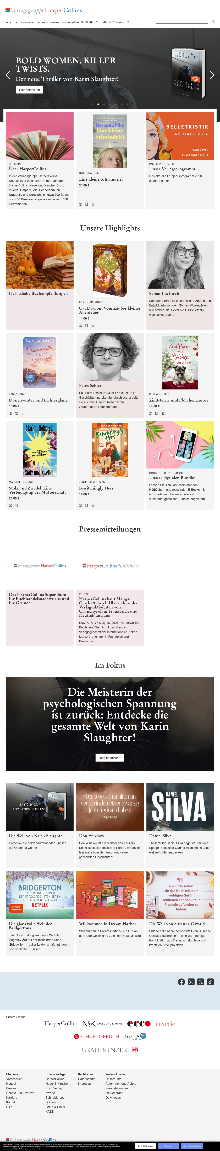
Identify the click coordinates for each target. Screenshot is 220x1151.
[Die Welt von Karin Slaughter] (40, 825)
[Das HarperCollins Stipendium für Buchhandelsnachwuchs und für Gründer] (40, 594)
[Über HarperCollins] (40, 160)
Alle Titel (12, 22)
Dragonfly (52, 1102)
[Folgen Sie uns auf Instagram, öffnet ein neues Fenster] (191, 981)
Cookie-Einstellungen (145, 1146)
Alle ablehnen (168, 1146)
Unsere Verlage (113, 22)
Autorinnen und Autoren (122, 1083)
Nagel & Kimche (57, 1083)
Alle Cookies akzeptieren (192, 1146)
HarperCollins (55, 1078)
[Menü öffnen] (97, 22)
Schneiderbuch (56, 1097)
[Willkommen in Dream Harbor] (110, 913)
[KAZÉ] (135, 1051)
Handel (11, 1083)
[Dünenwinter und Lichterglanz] (40, 375)
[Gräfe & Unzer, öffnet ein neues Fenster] (104, 1051)
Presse (11, 1088)
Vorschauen (14, 1078)
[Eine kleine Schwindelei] (110, 160)
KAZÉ (50, 1111)
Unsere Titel (114, 1078)
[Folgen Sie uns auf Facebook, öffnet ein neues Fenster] (181, 981)
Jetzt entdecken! (110, 757)
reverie (50, 1092)
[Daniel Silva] (180, 825)
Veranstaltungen (47, 22)
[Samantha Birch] (180, 285)
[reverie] (166, 1025)
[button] (8, 75)
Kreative (27, 22)
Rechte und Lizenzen (20, 1092)
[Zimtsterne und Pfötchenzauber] (180, 375)
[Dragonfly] (135, 1039)
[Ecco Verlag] (139, 1025)
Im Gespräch (70, 22)
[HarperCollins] (61, 1025)
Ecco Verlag (54, 1088)
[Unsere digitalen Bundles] (180, 465)
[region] (110, 1146)
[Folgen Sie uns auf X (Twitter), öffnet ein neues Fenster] (200, 981)
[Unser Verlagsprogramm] (180, 160)
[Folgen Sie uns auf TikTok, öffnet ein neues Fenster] (210, 981)
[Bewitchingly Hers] (110, 465)
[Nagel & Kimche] (102, 1025)
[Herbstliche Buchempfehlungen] (40, 285)
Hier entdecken (29, 89)
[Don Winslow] (110, 825)
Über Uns (87, 22)
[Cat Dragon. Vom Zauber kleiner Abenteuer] (110, 285)
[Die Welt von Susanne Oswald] (180, 913)
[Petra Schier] (110, 375)
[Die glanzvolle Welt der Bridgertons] (40, 913)
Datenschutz (86, 1078)
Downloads (113, 1097)
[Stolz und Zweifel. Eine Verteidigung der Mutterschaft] (40, 465)
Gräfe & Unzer (55, 1106)
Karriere (11, 1097)
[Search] (212, 21)
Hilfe (9, 1106)
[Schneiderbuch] (96, 1038)
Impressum (85, 1083)
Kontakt (11, 1102)
